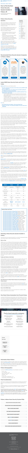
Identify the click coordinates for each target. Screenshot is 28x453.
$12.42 (23, 201)
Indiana (7, 3)
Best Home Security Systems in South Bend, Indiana (11, 221)
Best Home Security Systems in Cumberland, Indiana (11, 229)
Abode (23, 184)
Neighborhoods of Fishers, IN (5, 342)
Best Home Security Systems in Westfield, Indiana (10, 226)
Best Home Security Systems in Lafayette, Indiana (10, 222)
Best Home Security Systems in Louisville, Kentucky (10, 218)
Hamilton (10, 3)
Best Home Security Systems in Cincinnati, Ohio (10, 216)
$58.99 (19, 201)
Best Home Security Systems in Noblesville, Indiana (10, 224)
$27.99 (16, 201)
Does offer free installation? (13, 420)
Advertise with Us (13, 436)
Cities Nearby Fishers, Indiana (5, 346)
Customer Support (13, 437)
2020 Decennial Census (9, 369)
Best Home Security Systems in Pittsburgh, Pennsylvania (11, 215)
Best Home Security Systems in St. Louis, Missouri (10, 213)
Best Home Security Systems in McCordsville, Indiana (11, 228)
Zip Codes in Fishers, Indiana (5, 351)
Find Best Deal (5, 77)
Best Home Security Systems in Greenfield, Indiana (10, 227)
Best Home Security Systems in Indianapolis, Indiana (11, 217)
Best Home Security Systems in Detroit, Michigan (10, 212)
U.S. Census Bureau (7, 362)
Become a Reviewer (14, 448)
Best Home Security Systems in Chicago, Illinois (10, 211)
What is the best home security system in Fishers (13, 402)
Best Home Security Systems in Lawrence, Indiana (10, 225)
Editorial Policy (14, 438)
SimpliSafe (11, 162)
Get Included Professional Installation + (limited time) (12, 104)
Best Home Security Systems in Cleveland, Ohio (10, 214)
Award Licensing (14, 439)
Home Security (3, 3)
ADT (1, 42)
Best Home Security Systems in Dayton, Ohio (9, 219)
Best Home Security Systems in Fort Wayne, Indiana (10, 220)
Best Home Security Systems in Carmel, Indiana (10, 223)
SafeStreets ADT (3, 86)
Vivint (1, 102)
